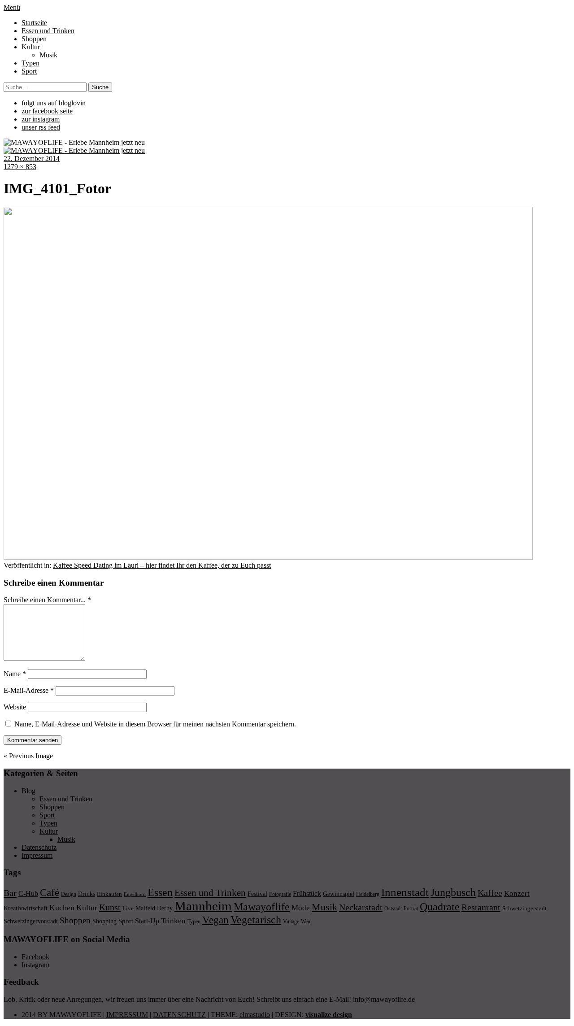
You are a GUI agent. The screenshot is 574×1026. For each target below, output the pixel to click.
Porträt (411, 908)
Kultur (31, 47)
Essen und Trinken (48, 31)
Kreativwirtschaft (26, 908)
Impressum (37, 855)
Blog (28, 791)
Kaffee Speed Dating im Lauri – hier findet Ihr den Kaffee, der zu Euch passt (162, 565)
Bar (10, 893)
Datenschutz (39, 847)
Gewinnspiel (338, 894)
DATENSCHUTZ (179, 1014)
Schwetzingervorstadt (31, 921)
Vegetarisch (255, 919)
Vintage (291, 921)
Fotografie (280, 894)
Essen (160, 892)
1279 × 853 (20, 166)
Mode (300, 908)
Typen (30, 63)
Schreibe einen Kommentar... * (47, 600)
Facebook (35, 957)
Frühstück (307, 893)
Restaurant (480, 907)
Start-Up (147, 921)
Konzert (517, 893)
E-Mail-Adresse (29, 690)
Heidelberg (367, 894)
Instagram (35, 965)
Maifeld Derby (154, 908)
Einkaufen (109, 894)
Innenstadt (405, 892)
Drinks (86, 894)
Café (49, 892)
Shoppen (34, 39)
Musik (48, 55)
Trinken (173, 920)
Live (128, 908)
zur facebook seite (47, 111)
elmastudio (254, 1014)
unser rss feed (41, 127)
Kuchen (61, 907)
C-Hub (28, 893)
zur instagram (41, 119)
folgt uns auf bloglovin (54, 103)
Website (15, 707)
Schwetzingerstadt (524, 908)
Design (68, 894)
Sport (29, 71)
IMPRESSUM (127, 1014)
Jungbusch (453, 892)
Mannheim (203, 906)
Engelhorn (135, 894)
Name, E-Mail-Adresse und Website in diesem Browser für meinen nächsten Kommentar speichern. (155, 724)
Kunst (110, 907)
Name (15, 674)
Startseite (34, 22)
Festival (257, 893)
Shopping (104, 921)
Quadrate (440, 907)
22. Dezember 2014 (32, 158)
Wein (306, 921)
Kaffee (490, 893)
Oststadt (393, 908)
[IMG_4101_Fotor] (268, 557)
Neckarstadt (361, 907)
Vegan (215, 920)
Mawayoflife (262, 907)
